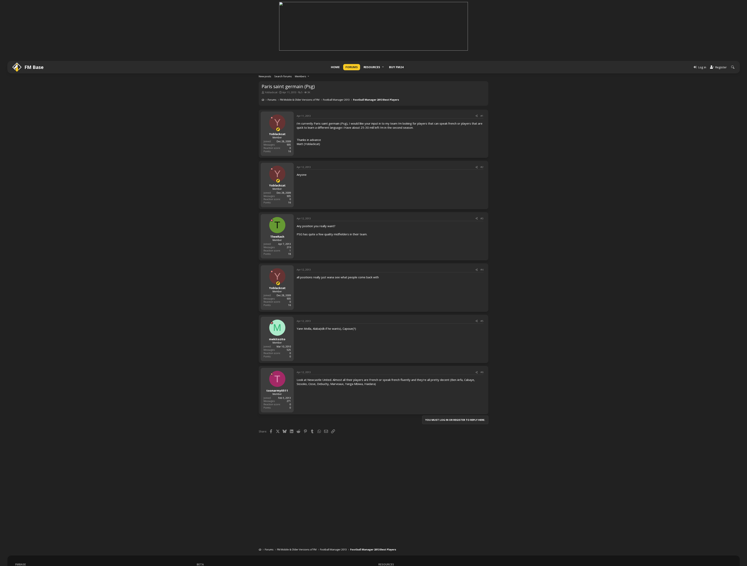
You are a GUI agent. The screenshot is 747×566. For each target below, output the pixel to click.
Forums (351, 67)
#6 (481, 372)
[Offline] (271, 117)
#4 (481, 269)
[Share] (476, 116)
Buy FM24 (396, 67)
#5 (481, 321)
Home (335, 67)
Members (300, 76)
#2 (481, 167)
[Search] (733, 67)
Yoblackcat (271, 92)
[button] (383, 67)
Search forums (283, 76)
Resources (372, 67)
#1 (481, 116)
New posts (265, 76)
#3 (481, 218)
